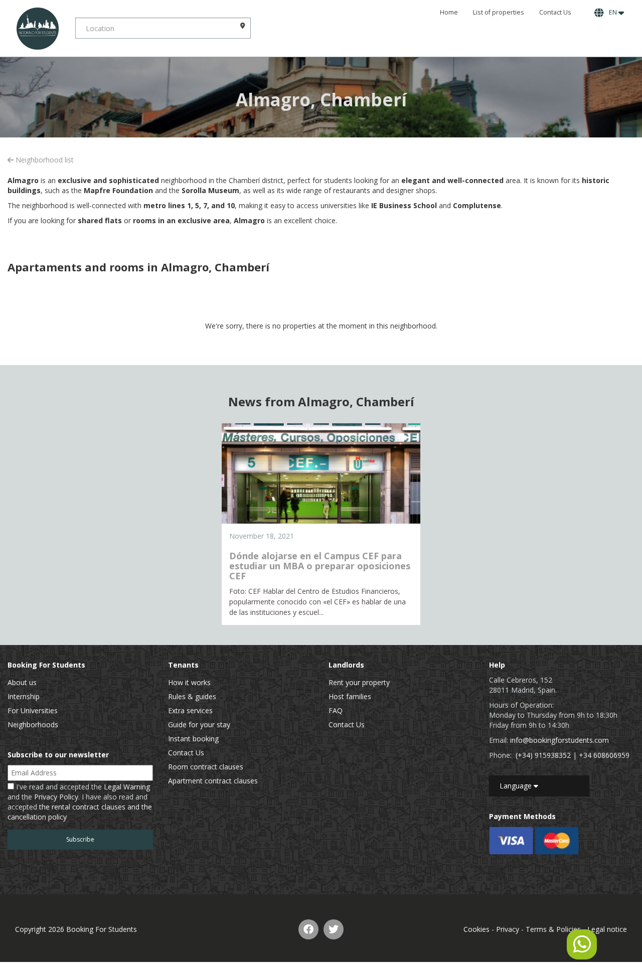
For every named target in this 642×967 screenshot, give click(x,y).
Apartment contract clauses (213, 780)
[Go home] (37, 28)
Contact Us (555, 12)
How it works (189, 682)
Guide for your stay (199, 724)
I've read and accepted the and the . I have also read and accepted (80, 802)
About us (22, 682)
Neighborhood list (44, 160)
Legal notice (607, 929)
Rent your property (359, 682)
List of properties (498, 12)
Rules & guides (192, 696)
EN (612, 12)
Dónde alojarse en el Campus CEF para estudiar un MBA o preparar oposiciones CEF (319, 566)
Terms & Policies (553, 929)
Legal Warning (127, 786)
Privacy (507, 929)
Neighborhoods (33, 724)
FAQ (336, 710)
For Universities (33, 710)
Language (517, 785)
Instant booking (193, 738)
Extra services (190, 710)
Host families (350, 696)
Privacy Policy (56, 796)
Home (449, 12)
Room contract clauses (205, 766)
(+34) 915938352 (543, 755)
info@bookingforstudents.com (559, 740)
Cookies (476, 929)
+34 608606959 (604, 755)
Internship (24, 696)
